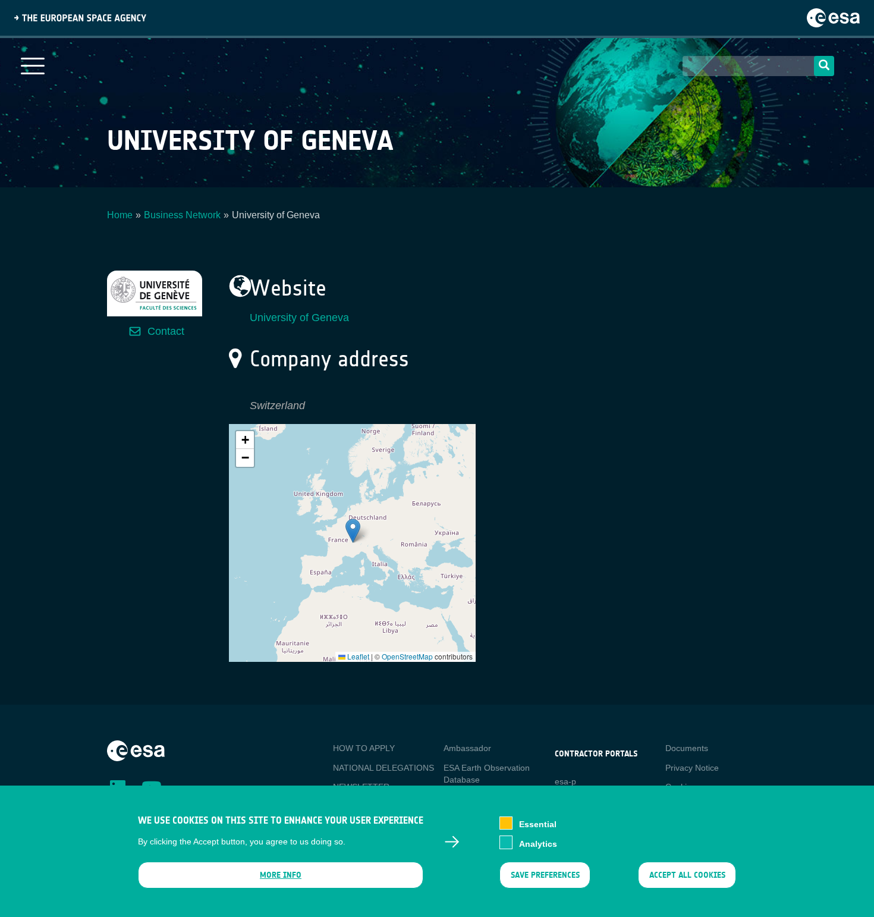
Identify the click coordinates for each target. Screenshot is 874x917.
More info (280, 875)
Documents (686, 748)
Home (120, 215)
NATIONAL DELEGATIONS (383, 767)
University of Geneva (299, 318)
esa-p (565, 781)
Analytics (538, 843)
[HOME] (136, 750)
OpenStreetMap (407, 656)
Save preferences (544, 875)
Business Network (182, 215)
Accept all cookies (687, 875)
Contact (165, 331)
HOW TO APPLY (364, 748)
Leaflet (357, 656)
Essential (538, 824)
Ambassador (467, 748)
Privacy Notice (692, 767)
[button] (352, 531)
